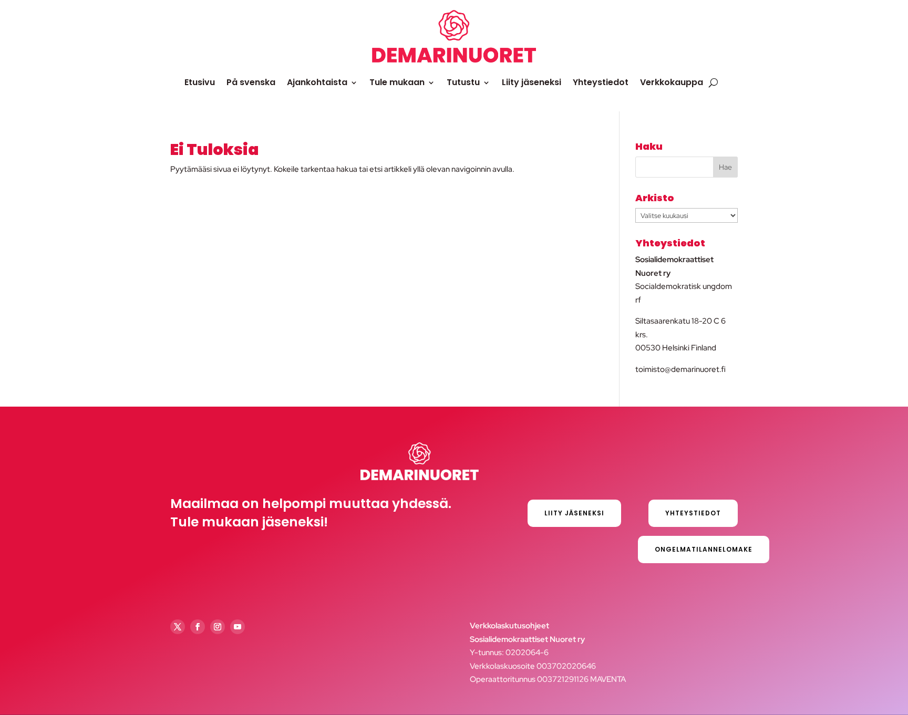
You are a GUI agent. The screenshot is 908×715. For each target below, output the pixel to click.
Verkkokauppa (671, 82)
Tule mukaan (397, 82)
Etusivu (199, 82)
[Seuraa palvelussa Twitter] (177, 626)
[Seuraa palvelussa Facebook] (197, 626)
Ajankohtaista (317, 82)
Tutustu (463, 82)
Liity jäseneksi (531, 82)
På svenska (250, 82)
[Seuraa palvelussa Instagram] (217, 626)
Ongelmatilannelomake (703, 549)
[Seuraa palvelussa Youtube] (237, 626)
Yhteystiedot (600, 82)
